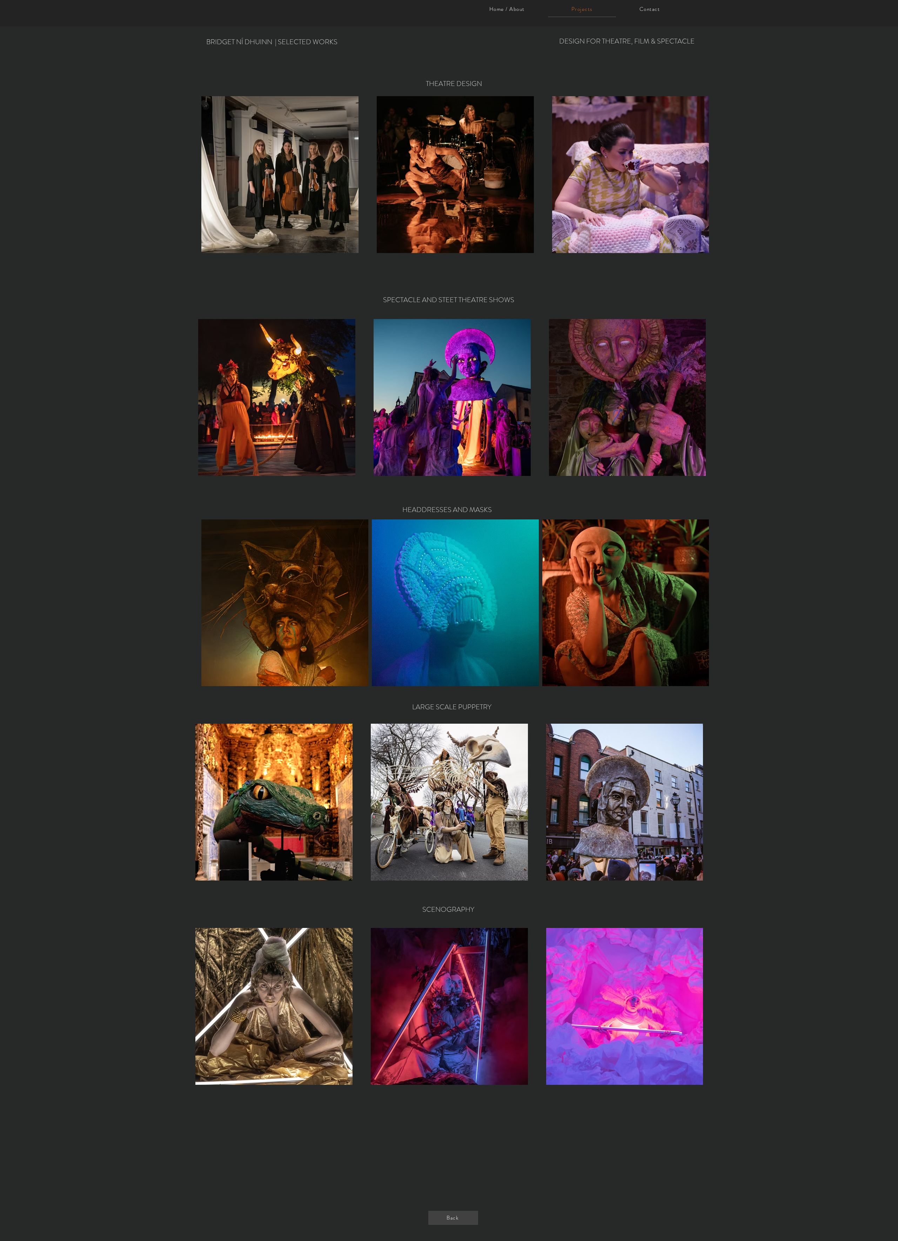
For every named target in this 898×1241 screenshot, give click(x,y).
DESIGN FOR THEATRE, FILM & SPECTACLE (627, 41)
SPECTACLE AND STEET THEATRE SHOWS (448, 300)
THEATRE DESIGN (454, 84)
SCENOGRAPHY (449, 909)
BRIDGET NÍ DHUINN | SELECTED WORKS (271, 42)
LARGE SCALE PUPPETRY (451, 707)
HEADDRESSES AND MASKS (447, 510)
